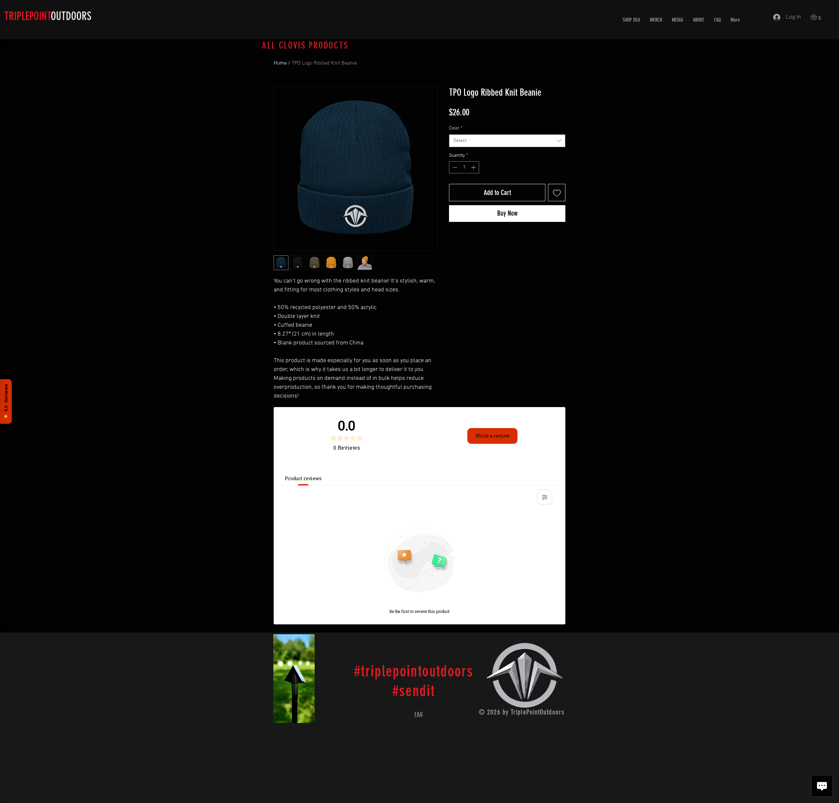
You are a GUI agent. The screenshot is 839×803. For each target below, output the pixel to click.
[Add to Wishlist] (556, 192)
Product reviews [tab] (303, 478)
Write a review (492, 436)
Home (280, 63)
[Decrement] (454, 167)
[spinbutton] (464, 167)
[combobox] (507, 140)
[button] (817, 16)
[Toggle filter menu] (544, 497)
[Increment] (474, 167)
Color (455, 128)
